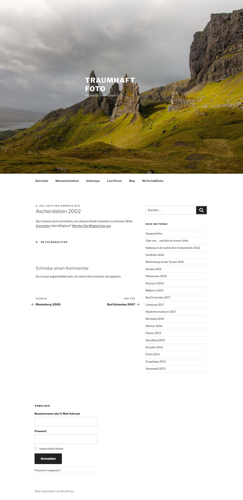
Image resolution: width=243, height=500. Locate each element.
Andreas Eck (70, 205)
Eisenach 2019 (155, 283)
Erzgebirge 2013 (156, 361)
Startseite (41, 180)
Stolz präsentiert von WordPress (54, 491)
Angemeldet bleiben (51, 448)
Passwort (41, 431)
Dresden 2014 (154, 347)
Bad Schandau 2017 (158, 297)
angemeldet (58, 276)
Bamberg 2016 (155, 318)
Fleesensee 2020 (156, 276)
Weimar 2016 (154, 326)
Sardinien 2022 (155, 254)
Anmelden (43, 226)
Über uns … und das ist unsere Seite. (167, 240)
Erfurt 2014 (153, 354)
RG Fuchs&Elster (153, 180)
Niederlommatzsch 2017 (161, 311)
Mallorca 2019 (154, 290)
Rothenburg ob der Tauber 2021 (165, 261)
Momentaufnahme (67, 180)
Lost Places (114, 180)
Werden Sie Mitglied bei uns (91, 226)
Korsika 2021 (154, 269)
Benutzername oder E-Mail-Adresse (57, 413)
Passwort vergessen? (48, 470)
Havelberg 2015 (155, 340)
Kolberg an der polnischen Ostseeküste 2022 (173, 247)
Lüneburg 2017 (155, 304)
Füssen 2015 (153, 333)
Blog (132, 180)
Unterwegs (93, 180)
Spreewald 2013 (156, 368)
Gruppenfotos (154, 233)
